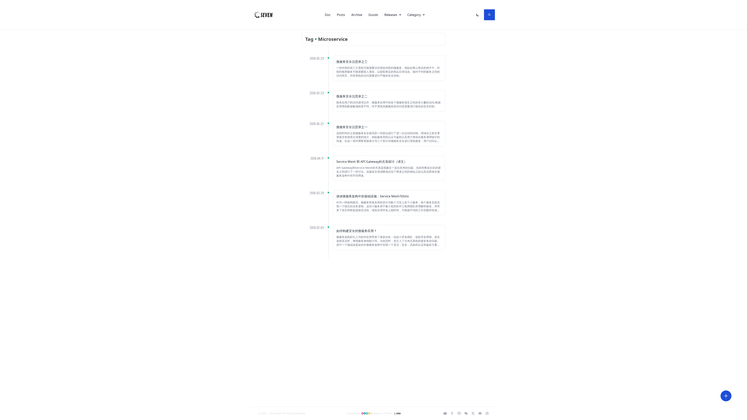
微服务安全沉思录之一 (351, 127)
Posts (341, 15)
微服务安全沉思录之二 (351, 96)
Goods (373, 15)
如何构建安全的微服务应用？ (356, 231)
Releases (390, 15)
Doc (328, 15)
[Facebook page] (452, 413)
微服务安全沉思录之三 (351, 62)
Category (414, 15)
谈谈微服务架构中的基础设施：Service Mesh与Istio (372, 196)
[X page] (473, 413)
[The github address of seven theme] (397, 413)
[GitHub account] (459, 413)
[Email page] (445, 413)
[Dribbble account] (487, 413)
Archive (356, 15)
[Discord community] (480, 413)
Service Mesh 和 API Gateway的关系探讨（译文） (371, 161)
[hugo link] (366, 413)
